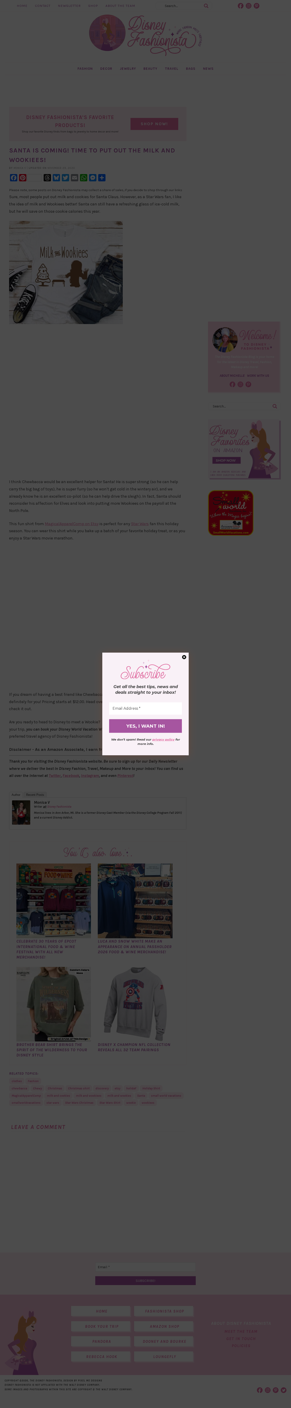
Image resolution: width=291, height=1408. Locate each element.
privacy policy (163, 739)
